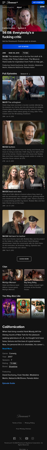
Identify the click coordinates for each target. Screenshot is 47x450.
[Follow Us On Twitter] (20, 438)
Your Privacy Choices (23, 429)
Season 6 (22, 28)
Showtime (13, 367)
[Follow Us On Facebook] (14, 438)
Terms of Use (17, 423)
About (19, 7)
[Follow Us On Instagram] (32, 438)
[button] (4, 3)
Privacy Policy (30, 423)
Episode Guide (8, 383)
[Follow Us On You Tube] (26, 438)
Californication (8, 7)
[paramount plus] (12, 2)
